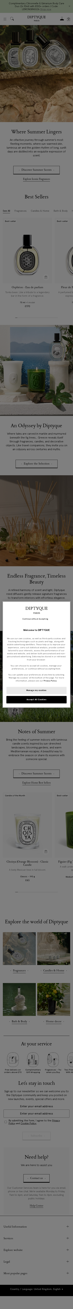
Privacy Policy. (50, 680)
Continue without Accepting (35, 619)
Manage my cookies (36, 690)
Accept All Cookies (36, 699)
